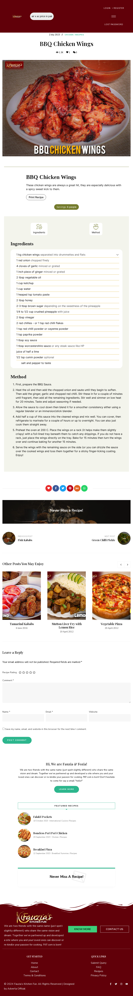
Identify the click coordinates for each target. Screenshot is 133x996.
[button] (117, 254)
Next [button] (127, 564)
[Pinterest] (70, 488)
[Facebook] (56, 488)
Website (93, 711)
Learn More (66, 789)
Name (6, 711)
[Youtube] (126, 984)
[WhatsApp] (84, 488)
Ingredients (39, 232)
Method (96, 232)
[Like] (48, 488)
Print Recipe (36, 197)
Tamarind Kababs (22, 624)
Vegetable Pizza (111, 624)
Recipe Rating (9, 672)
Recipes (79, 35)
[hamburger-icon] (113, 16)
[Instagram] (121, 984)
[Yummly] (77, 488)
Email (49, 711)
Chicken (69, 35)
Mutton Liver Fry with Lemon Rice (67, 625)
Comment (8, 680)
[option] (21, 600)
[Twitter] (63, 488)
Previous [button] (121, 564)
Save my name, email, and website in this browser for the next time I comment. (45, 729)
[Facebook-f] (110, 984)
